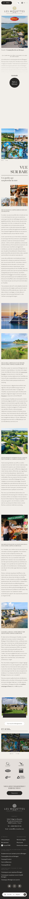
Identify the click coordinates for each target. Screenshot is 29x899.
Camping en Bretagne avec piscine (10, 879)
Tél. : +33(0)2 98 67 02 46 (14, 826)
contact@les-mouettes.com (16, 829)
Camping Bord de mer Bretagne (10, 856)
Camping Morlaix (6, 865)
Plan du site (20, 842)
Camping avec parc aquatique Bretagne (11, 872)
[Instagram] (14, 886)
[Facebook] (20, 886)
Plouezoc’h (4, 396)
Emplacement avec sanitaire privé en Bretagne (13, 853)
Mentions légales (21, 839)
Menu (7, 2)
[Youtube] (9, 886)
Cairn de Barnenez (6, 862)
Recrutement (4, 842)
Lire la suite (14, 75)
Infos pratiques (5, 839)
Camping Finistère (6, 859)
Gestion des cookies (22, 845)
